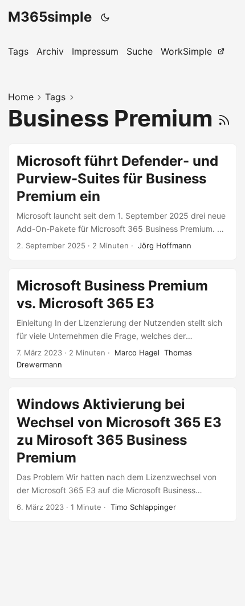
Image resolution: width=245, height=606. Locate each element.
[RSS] (224, 118)
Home (21, 97)
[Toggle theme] (105, 17)
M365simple (50, 17)
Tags (55, 97)
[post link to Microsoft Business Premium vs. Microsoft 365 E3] (122, 324)
